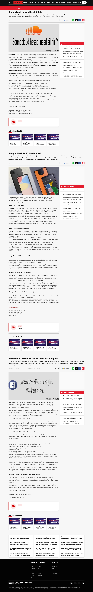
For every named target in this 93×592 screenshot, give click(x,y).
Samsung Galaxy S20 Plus (15, 312)
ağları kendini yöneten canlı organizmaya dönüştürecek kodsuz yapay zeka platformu (72, 76)
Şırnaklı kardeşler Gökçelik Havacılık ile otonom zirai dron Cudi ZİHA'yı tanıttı (72, 62)
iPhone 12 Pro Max (13, 317)
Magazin (69, 2)
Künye (53, 568)
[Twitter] (71, 583)
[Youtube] (83, 583)
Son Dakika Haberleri (38, 563)
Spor (53, 2)
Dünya (48, 2)
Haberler (11, 8)
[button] (10, 2)
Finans (43, 2)
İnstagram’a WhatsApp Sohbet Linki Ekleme (20, 110)
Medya (58, 2)
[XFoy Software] (11, 583)
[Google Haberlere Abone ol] (65, 20)
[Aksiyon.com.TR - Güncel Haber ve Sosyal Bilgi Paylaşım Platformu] (18, 2)
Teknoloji (81, 2)
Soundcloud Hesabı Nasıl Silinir (71, 190)
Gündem (31, 2)
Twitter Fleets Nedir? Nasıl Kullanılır (18, 112)
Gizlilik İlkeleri (55, 566)
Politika (37, 2)
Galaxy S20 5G (12, 315)
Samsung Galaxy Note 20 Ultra (17, 310)
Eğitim (75, 2)
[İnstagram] (79, 583)
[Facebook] (75, 583)
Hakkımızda (54, 573)
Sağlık (63, 2)
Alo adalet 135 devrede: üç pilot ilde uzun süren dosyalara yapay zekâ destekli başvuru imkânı (72, 48)
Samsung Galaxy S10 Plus (15, 314)
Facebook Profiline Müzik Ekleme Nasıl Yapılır (20, 113)
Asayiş (25, 2)
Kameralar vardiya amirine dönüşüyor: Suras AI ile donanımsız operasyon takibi (73, 53)
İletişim (53, 570)
